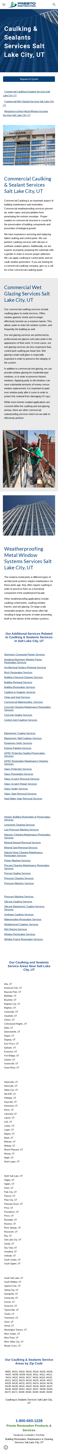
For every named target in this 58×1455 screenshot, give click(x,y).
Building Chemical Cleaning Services (23, 677)
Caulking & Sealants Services (19, 692)
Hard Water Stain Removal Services (23, 798)
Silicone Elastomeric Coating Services (24, 906)
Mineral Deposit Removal (17, 842)
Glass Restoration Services (18, 774)
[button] (4, 4)
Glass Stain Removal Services (20, 794)
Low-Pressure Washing (16, 829)
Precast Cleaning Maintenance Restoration (27, 865)
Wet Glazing (11, 929)
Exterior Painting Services (17, 748)
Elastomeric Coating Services (19, 733)
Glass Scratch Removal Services (21, 779)
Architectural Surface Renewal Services (25, 667)
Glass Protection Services (18, 769)
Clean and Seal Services (17, 697)
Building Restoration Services (19, 687)
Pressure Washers (14, 883)
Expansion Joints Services (18, 743)
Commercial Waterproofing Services (23, 702)
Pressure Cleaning (14, 878)
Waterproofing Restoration (18, 919)
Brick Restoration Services (18, 672)
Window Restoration (15, 934)
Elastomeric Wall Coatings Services (23, 738)
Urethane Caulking (14, 914)
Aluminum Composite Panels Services (24, 654)
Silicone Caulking (13, 901)
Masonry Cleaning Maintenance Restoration (27, 834)
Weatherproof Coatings (16, 924)
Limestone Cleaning (14, 825)
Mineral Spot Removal (16, 847)
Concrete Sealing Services (18, 715)
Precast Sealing (12, 873)
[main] (29, 40)
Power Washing (12, 860)
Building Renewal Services (18, 682)
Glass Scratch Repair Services (20, 784)
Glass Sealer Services (16, 788)
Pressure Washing (14, 896)
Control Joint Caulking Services (20, 720)
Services (30, 825)
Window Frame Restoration (19, 939)
